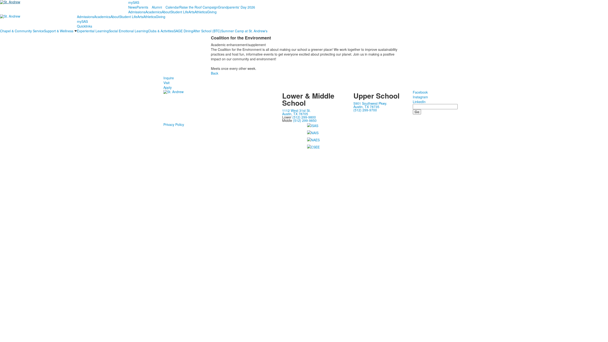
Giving (212, 12)
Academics (153, 12)
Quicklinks (84, 26)
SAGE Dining (183, 30)
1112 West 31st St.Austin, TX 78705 (296, 112)
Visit (166, 82)
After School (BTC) (207, 30)
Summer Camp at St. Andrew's (244, 30)
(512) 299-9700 (365, 110)
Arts (192, 12)
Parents (142, 7)
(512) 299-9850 (305, 120)
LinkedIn (419, 101)
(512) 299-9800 (304, 117)
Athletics (201, 12)
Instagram (420, 97)
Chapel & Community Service (22, 30)
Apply (167, 87)
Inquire (168, 78)
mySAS (133, 2)
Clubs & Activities (161, 30)
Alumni (157, 7)
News (132, 7)
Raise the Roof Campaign (198, 7)
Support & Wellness (58, 30)
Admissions (136, 12)
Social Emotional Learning (128, 30)
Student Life (180, 12)
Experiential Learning (93, 30)
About (166, 12)
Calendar (172, 7)
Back (214, 73)
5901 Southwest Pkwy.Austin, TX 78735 (370, 105)
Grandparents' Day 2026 (236, 7)
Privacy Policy (173, 124)
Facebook (420, 92)
